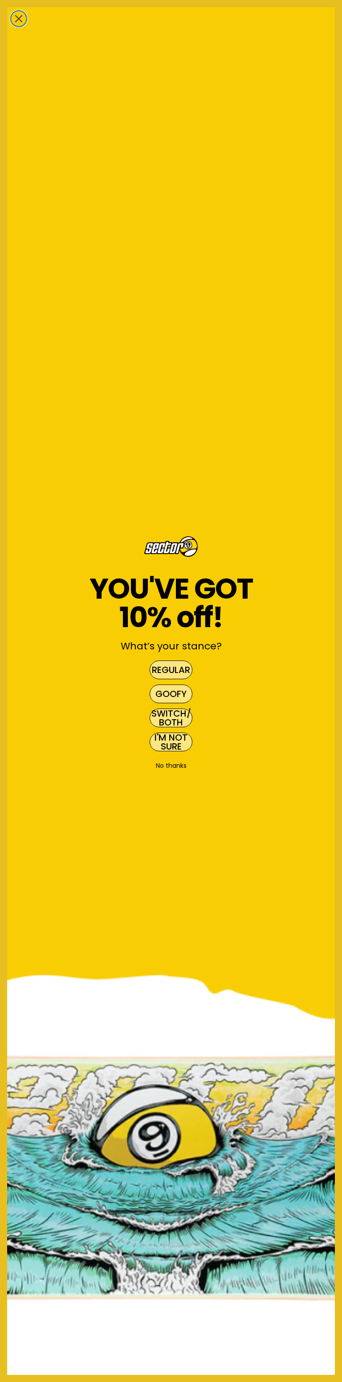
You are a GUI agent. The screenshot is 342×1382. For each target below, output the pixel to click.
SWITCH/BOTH (171, 718)
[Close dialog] (19, 19)
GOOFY (171, 694)
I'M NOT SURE (171, 742)
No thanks (171, 765)
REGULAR (171, 670)
